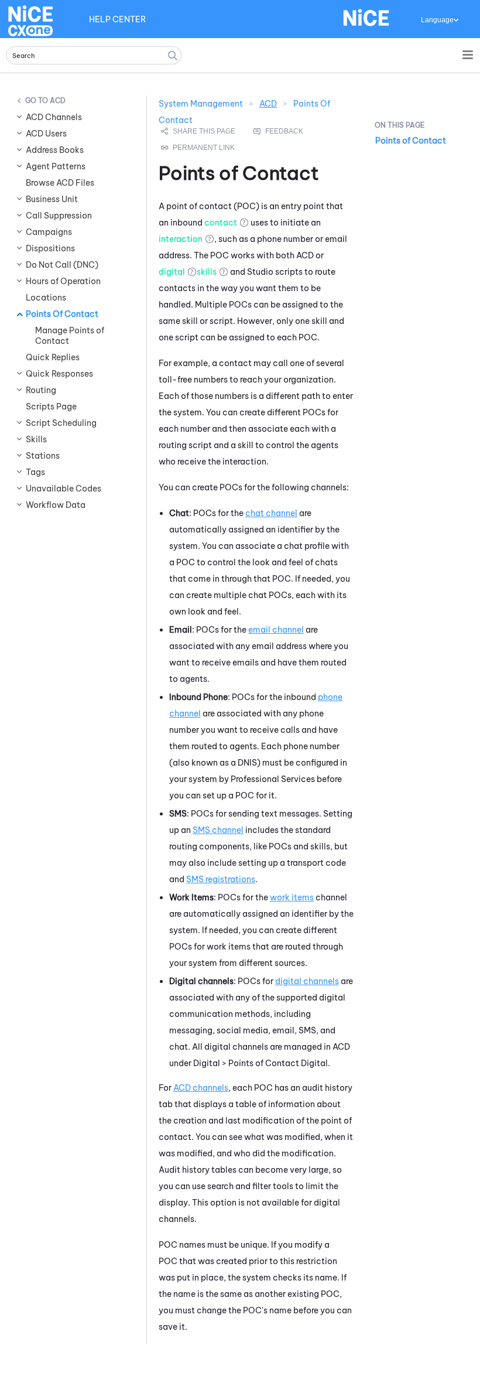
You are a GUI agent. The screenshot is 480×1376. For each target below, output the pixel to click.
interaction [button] (181, 239)
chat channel (271, 513)
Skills (36, 439)
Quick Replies (53, 357)
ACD (58, 100)
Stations (43, 455)
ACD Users (46, 133)
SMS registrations (220, 879)
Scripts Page (51, 406)
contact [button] (220, 222)
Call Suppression (59, 215)
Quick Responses (59, 373)
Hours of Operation (63, 281)
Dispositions (50, 248)
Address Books (55, 150)
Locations (46, 297)
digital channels (307, 981)
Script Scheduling (61, 423)
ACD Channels (54, 117)
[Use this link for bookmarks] (198, 147)
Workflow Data (55, 505)
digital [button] (172, 272)
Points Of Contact (62, 314)
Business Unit (52, 199)
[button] (172, 55)
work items (292, 897)
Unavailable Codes (63, 488)
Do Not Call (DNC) (62, 265)
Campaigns (49, 232)
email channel (276, 629)
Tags (35, 472)
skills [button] (207, 272)
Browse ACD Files (60, 182)
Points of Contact (410, 140)
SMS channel (218, 830)
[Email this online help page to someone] (199, 131)
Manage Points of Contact (69, 335)
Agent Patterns (55, 166)
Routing (41, 390)
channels (200, 1088)
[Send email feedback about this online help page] (291, 131)
